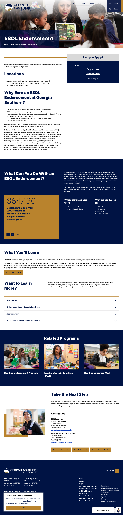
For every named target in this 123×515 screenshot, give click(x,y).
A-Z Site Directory (85, 491)
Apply (75, 3)
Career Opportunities (86, 501)
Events (81, 481)
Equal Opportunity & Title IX (109, 488)
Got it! (23, 507)
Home (6, 44)
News (81, 479)
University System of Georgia (110, 490)
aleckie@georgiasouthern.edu (61, 442)
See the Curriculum (15, 272)
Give (92, 3)
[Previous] (8, 234)
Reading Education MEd (97, 373)
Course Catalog (84, 496)
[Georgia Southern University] (18, 7)
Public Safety (105, 486)
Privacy (103, 499)
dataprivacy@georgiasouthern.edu (17, 503)
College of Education (16, 44)
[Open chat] (118, 510)
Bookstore (83, 493)
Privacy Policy (27, 501)
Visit (84, 3)
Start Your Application (102, 450)
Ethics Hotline (105, 494)
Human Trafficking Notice (108, 501)
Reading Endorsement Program (21, 373)
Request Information (93, 73)
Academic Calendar (86, 498)
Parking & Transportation (88, 486)
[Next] (12, 234)
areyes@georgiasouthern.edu (61, 430)
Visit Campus (93, 79)
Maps (81, 484)
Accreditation (105, 492)
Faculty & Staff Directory (88, 488)
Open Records (105, 497)
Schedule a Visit (82, 450)
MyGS (100, 3)
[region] (23, 502)
